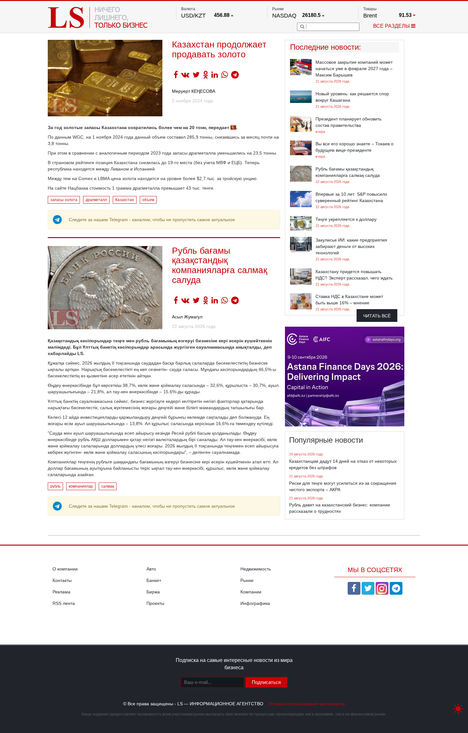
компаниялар (81, 486)
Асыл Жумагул (187, 316)
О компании (65, 568)
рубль (55, 486)
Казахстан (124, 200)
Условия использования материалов (306, 703)
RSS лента (64, 603)
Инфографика (255, 603)
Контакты (62, 580)
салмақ (107, 486)
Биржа (153, 591)
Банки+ (153, 580)
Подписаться (266, 682)
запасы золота (63, 200)
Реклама (61, 591)
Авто (151, 568)
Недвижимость (255, 568)
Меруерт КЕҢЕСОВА (193, 91)
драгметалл (96, 200)
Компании (250, 591)
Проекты (155, 603)
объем (148, 200)
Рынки (246, 580)
